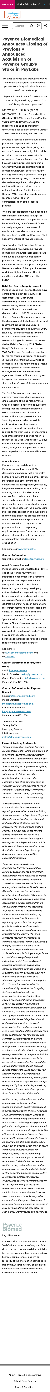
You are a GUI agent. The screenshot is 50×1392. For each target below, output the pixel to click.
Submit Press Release (25, 1381)
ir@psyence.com (18, 670)
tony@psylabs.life (34, 559)
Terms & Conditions (25, 1387)
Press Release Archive (29, 1375)
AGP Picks (7, 4)
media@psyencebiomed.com (17, 703)
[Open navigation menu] (5, 26)
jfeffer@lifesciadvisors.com (16, 737)
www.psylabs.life (27, 549)
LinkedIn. (10, 656)
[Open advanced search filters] (38, 26)
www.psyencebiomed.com (19, 652)
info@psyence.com (35, 678)
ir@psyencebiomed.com (22, 696)
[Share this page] (46, 26)
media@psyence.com (31, 674)
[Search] (31, 26)
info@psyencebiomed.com (16, 711)
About (12, 1375)
